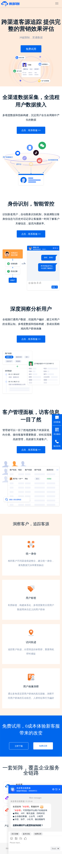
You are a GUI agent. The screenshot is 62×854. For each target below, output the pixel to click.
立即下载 (19, 746)
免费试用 (31, 49)
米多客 (10, 4)
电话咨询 (56, 446)
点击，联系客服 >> (31, 130)
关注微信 (56, 434)
